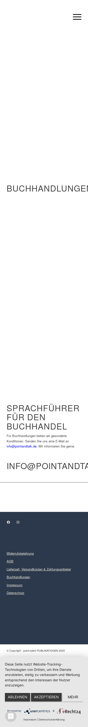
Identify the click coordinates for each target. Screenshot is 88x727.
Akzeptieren (46, 697)
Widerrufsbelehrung (20, 553)
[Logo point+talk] (36, 16)
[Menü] (74, 16)
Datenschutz (15, 592)
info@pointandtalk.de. (22, 446)
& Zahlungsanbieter (57, 569)
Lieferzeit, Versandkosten (25, 569)
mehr (73, 697)
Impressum (14, 585)
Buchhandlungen (18, 577)
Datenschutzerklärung (52, 719)
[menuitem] (74, 16)
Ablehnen (17, 697)
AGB (10, 561)
